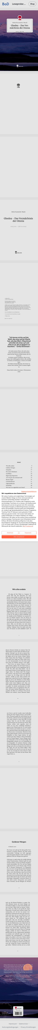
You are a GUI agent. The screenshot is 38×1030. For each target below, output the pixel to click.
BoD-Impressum (28, 526)
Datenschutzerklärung (28, 491)
